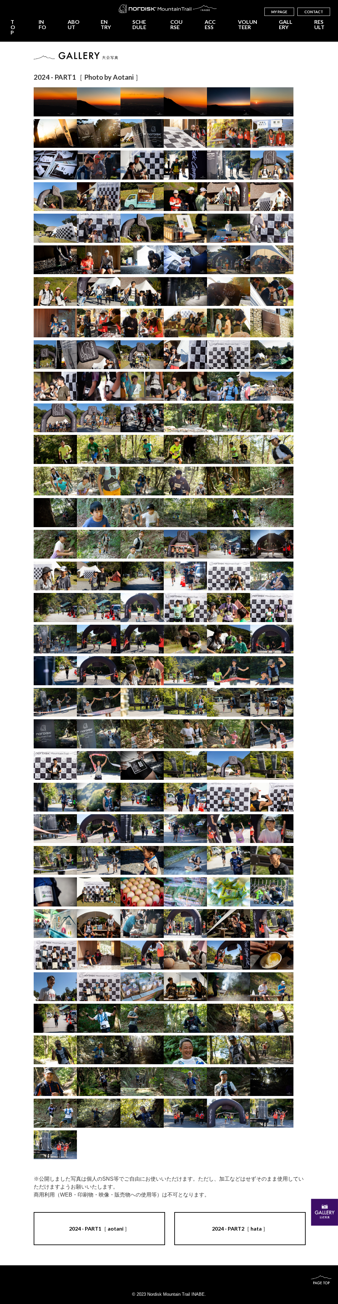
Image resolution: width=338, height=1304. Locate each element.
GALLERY (285, 24)
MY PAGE (279, 12)
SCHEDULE (139, 24)
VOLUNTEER (247, 24)
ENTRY (106, 24)
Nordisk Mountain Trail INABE (169, 8)
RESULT (319, 24)
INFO (42, 24)
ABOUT (74, 24)
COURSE (176, 24)
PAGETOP (321, 1279)
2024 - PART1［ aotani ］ (99, 1228)
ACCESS (210, 24)
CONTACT (313, 12)
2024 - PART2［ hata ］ (240, 1228)
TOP (13, 27)
